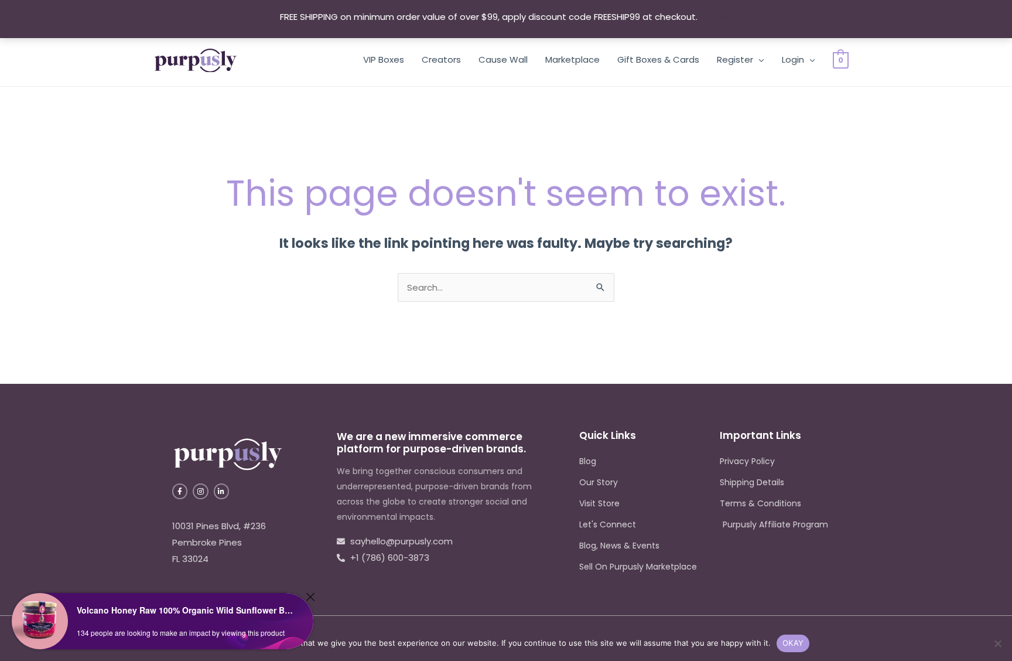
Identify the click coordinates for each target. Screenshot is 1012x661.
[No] (997, 643)
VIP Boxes (383, 59)
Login (793, 59)
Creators (441, 59)
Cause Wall (503, 59)
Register (735, 59)
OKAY (793, 643)
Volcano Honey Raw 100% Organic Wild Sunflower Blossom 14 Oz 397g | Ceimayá (185, 610)
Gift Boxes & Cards (658, 59)
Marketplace (572, 59)
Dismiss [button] (716, 17)
